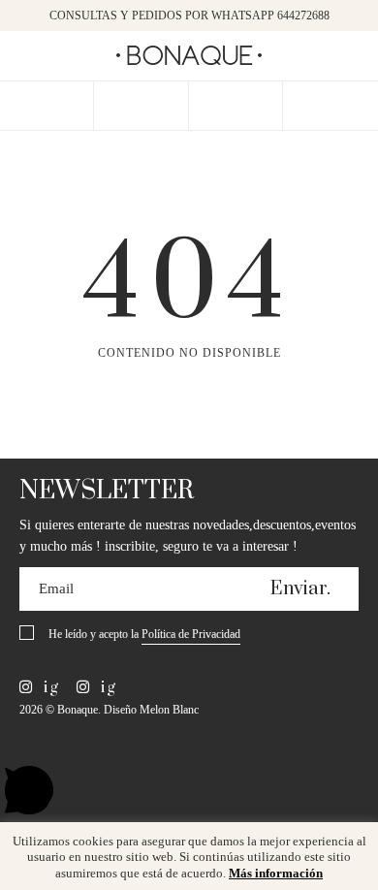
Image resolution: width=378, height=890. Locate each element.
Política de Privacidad (191, 634)
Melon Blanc (169, 709)
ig (49, 687)
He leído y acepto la (144, 634)
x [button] (349, 843)
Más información (276, 873)
